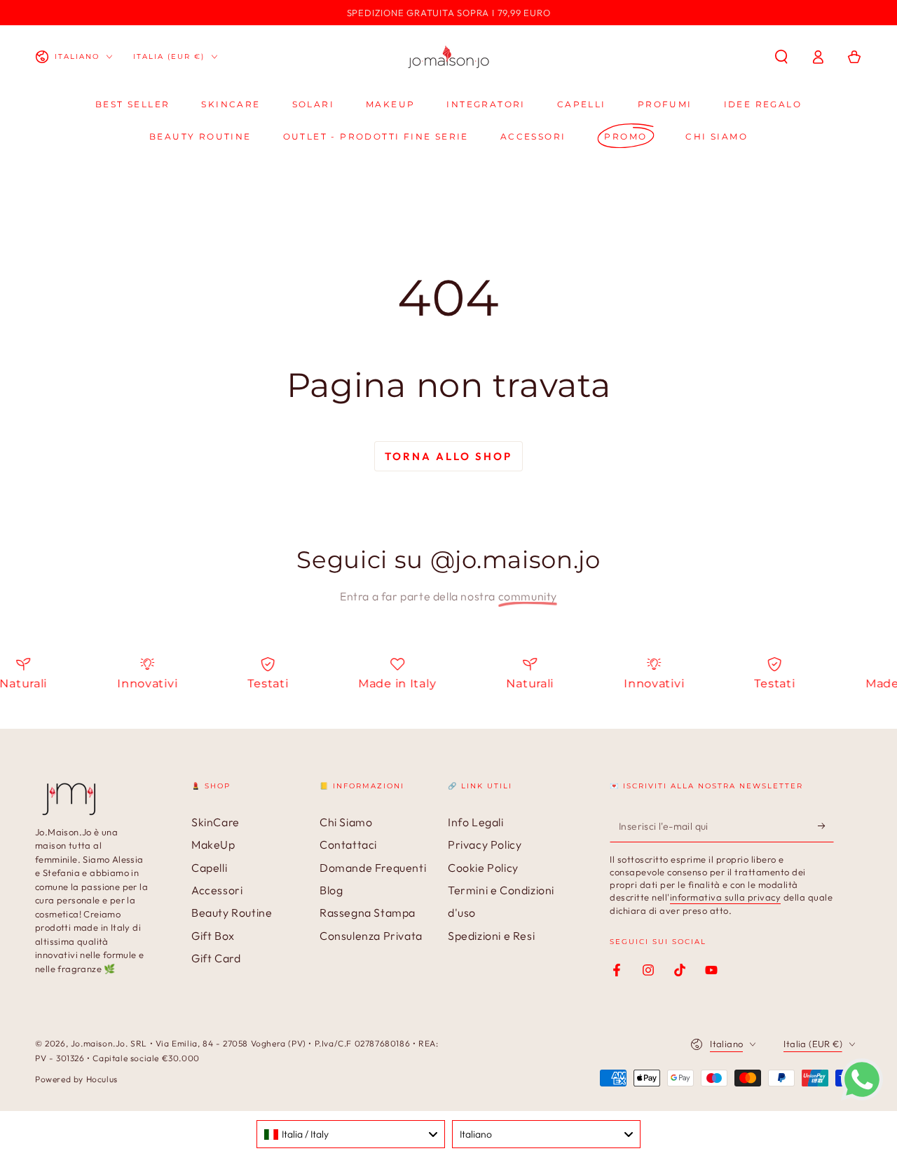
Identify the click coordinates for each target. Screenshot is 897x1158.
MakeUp (213, 844)
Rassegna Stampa (368, 912)
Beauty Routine (231, 912)
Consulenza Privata (371, 936)
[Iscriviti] (826, 826)
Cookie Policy (483, 868)
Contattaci (348, 844)
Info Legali (476, 822)
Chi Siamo (346, 822)
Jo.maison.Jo (98, 1043)
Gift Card (215, 958)
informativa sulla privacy (725, 897)
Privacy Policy (484, 844)
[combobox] (350, 1134)
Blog (331, 890)
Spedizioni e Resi (491, 936)
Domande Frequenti (373, 868)
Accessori (216, 890)
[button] (781, 56)
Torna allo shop (448, 456)
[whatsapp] (862, 1096)
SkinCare (215, 822)
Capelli (209, 868)
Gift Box (213, 936)
